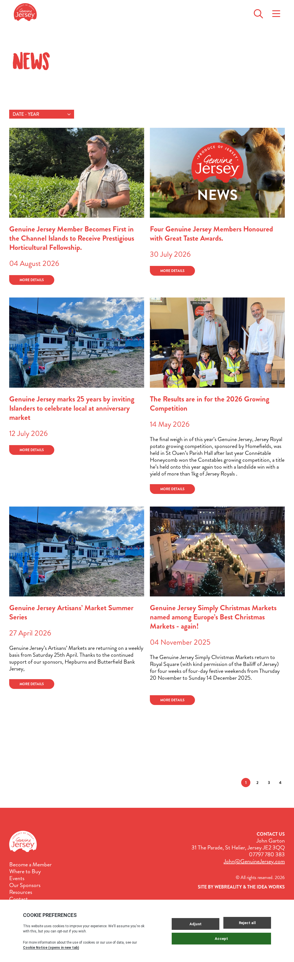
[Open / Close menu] (276, 12)
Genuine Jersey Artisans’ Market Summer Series (71, 612)
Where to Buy (25, 871)
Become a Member (30, 864)
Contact (18, 899)
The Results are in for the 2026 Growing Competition (209, 404)
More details (32, 280)
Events (16, 878)
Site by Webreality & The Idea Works (241, 887)
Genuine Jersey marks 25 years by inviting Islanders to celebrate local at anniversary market (71, 408)
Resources (20, 892)
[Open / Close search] (258, 12)
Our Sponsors (24, 885)
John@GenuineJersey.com (254, 861)
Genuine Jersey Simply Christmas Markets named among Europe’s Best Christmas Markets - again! (213, 616)
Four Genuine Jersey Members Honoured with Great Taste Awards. (211, 234)
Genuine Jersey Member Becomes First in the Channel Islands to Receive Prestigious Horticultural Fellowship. (71, 238)
